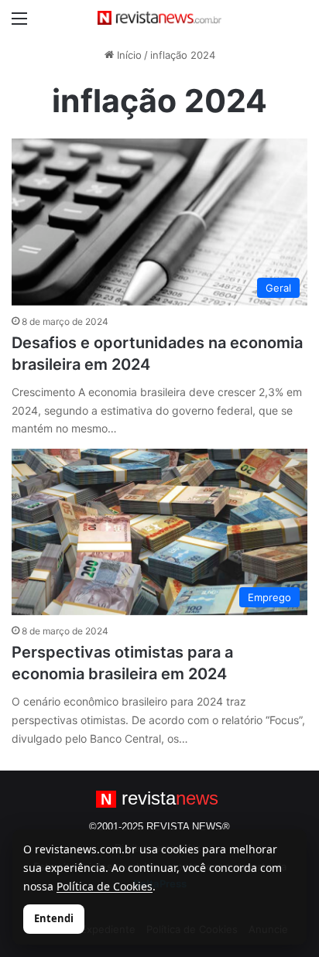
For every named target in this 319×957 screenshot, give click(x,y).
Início (128, 55)
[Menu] (19, 23)
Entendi (54, 918)
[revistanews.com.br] (159, 18)
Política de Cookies (105, 886)
